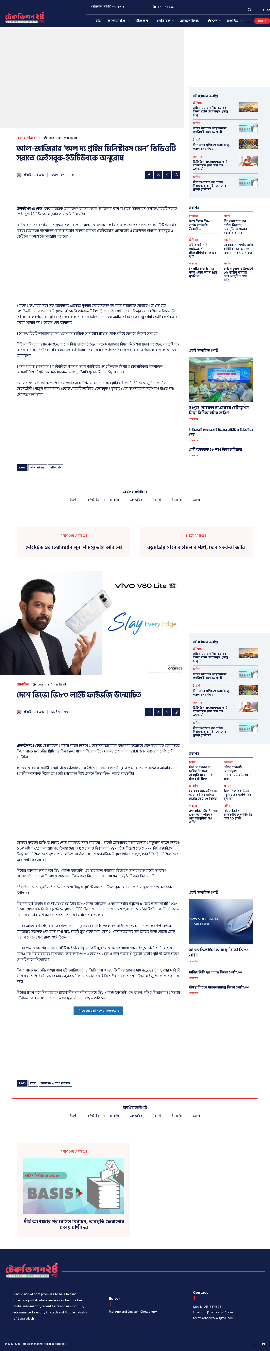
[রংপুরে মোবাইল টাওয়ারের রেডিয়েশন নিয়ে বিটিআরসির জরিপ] (221, 379)
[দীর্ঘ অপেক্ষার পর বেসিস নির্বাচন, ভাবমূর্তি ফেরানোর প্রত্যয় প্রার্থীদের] (248, 181)
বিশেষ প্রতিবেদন (28, 138)
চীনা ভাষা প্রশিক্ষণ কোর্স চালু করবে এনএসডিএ (211, 147)
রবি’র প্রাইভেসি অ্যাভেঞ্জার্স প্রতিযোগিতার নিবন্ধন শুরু (202, 251)
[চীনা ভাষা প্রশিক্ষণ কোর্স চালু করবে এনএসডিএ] (248, 144)
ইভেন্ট (196, 140)
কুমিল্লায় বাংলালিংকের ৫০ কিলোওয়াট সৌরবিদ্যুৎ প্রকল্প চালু (210, 112)
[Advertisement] (88, 196)
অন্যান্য (197, 156)
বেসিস (196, 123)
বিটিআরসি (55, 467)
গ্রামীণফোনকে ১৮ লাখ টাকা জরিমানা (215, 449)
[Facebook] (263, 10)
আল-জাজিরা (37, 467)
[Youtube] (263, 1344)
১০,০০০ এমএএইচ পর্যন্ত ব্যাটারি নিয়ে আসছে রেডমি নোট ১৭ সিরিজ (238, 249)
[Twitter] (158, 175)
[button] (249, 9)
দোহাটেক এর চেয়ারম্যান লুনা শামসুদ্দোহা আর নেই (73, 547)
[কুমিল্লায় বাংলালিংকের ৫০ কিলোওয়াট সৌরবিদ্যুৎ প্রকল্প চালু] (248, 107)
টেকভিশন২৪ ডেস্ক (34, 175)
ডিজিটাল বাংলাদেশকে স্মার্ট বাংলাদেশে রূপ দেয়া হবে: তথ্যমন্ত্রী (210, 166)
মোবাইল (193, 216)
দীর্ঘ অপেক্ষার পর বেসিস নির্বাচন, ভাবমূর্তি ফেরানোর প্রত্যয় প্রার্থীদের (209, 186)
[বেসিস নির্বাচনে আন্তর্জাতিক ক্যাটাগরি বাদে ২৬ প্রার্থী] (248, 127)
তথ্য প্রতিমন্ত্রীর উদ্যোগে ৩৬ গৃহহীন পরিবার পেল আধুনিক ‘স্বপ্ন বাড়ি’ (238, 274)
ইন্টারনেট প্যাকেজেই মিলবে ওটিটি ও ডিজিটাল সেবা (221, 432)
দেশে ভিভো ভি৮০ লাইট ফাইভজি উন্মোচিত (200, 225)
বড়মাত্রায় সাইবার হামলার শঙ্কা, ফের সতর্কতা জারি (196, 547)
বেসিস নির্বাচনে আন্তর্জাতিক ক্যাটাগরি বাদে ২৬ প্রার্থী (210, 130)
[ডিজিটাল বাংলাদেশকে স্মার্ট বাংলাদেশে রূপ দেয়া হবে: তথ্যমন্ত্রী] (248, 161)
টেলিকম (198, 102)
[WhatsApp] (176, 175)
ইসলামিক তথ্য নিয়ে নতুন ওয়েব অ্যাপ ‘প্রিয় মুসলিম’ (203, 272)
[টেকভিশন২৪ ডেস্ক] (20, 175)
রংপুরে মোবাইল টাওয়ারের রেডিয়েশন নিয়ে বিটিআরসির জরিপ (219, 410)
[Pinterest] (167, 175)
